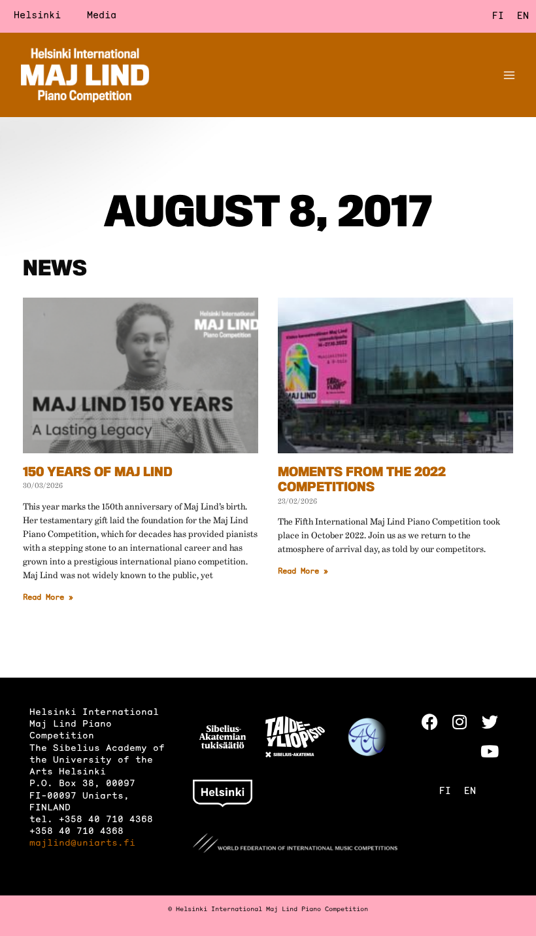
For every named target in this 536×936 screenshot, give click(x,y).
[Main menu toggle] (509, 75)
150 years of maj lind (98, 473)
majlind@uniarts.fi (82, 843)
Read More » (48, 598)
